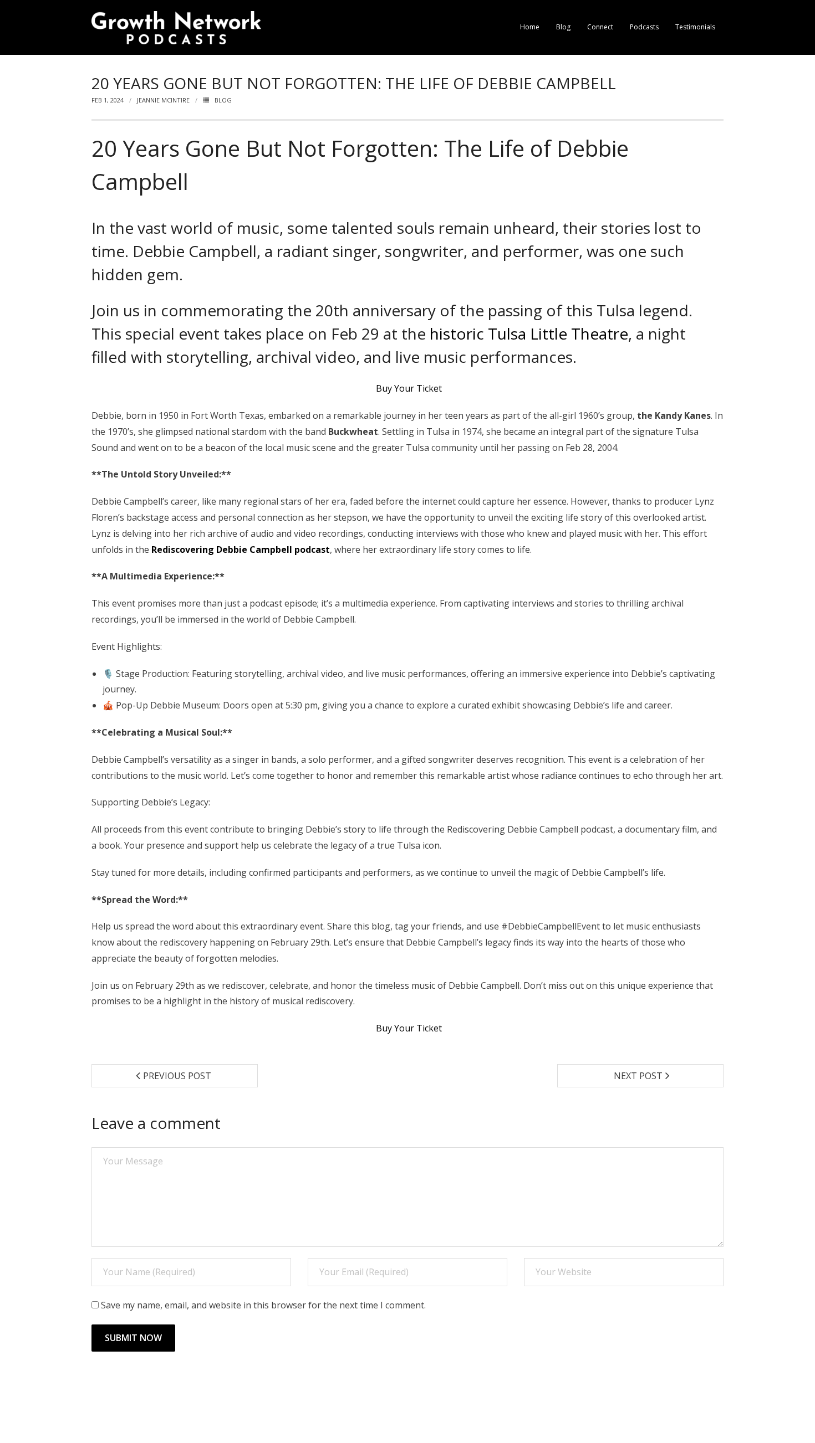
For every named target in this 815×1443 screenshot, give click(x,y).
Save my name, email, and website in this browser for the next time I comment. (263, 1305)
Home (529, 27)
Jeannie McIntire (163, 100)
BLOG (223, 100)
